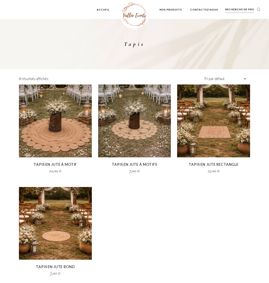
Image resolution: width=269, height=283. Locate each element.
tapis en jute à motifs (134, 164)
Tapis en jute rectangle (214, 164)
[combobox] (225, 78)
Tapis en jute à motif (55, 164)
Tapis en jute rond (55, 267)
